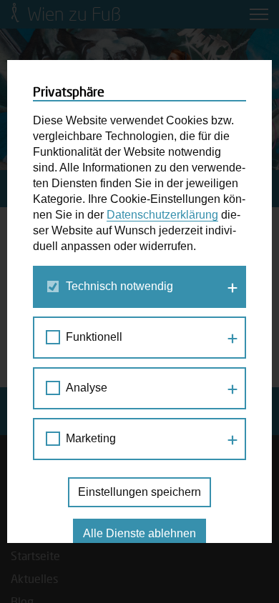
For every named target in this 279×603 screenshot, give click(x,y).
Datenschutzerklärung (162, 215)
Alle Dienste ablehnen (139, 533)
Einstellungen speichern (139, 492)
